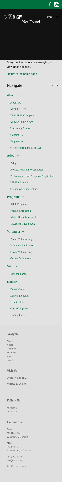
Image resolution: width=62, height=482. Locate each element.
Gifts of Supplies (19, 308)
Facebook (49, 4)
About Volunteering (21, 239)
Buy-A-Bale (17, 289)
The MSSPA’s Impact (22, 115)
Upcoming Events (20, 128)
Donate (12, 281)
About (11, 95)
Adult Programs (19, 204)
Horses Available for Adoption (26, 169)
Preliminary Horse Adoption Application (32, 176)
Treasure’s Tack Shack (22, 223)
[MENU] (57, 17)
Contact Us (16, 134)
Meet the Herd (18, 108)
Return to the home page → (23, 74)
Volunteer (13, 231)
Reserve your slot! (16, 383)
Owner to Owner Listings (24, 189)
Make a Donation (19, 295)
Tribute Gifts (17, 302)
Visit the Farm (18, 273)
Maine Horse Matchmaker (24, 217)
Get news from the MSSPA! (25, 147)
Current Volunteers (20, 258)
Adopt (11, 155)
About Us (15, 102)
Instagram (56, 4)
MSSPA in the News (21, 121)
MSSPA (13, 17)
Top (56, 85)
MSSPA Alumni (19, 182)
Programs (13, 197)
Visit (10, 266)
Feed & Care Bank (20, 210)
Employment (17, 141)
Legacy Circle (18, 315)
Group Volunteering (21, 252)
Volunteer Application (22, 245)
